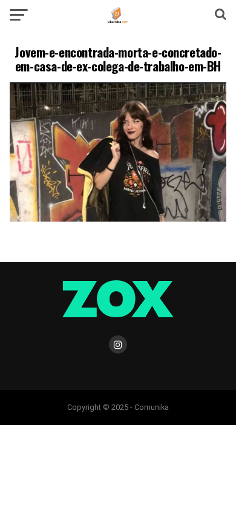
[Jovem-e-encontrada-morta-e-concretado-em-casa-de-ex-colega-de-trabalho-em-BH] (118, 218)
